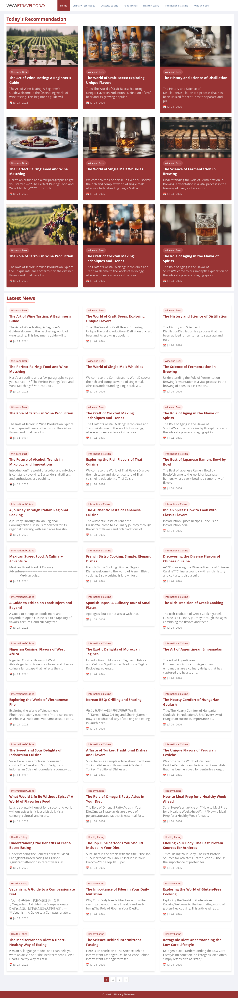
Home (63, 5)
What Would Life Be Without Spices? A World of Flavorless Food (41, 799)
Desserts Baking (109, 5)
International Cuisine (176, 5)
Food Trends (131, 5)
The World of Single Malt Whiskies (114, 169)
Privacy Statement (125, 994)
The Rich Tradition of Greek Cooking (193, 603)
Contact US (108, 994)
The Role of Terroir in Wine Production (41, 256)
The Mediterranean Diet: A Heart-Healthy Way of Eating (37, 942)
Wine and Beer (202, 5)
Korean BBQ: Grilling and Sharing (113, 699)
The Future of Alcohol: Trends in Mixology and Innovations (36, 461)
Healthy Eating (151, 5)
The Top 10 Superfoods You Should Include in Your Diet (114, 845)
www (26, 5)
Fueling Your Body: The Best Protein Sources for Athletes (193, 845)
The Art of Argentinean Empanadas (192, 649)
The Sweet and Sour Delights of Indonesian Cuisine (35, 752)
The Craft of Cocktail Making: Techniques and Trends (110, 258)
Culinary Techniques (84, 5)
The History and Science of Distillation (195, 77)
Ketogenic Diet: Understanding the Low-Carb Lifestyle (192, 942)
